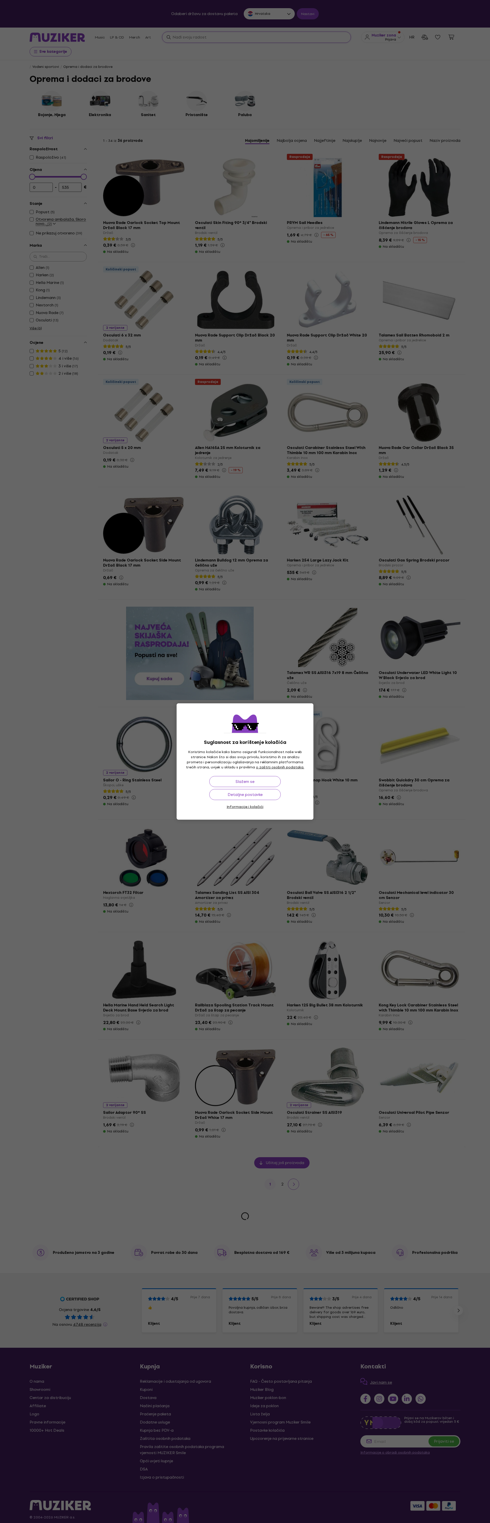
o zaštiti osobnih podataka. (280, 767)
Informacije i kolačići (245, 806)
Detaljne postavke (245, 794)
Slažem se (245, 781)
